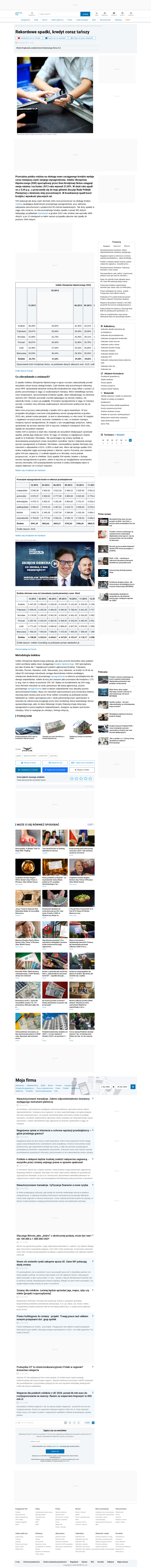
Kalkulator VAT (106, 359)
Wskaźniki (109, 395)
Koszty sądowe (106, 385)
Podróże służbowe (101, 1516)
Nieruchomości (105, 20)
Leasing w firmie (70, 1058)
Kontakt (101, 1534)
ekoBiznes (19, 1063)
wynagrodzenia (58, 648)
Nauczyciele (39, 1514)
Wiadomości (119, 1484)
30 (130, 442)
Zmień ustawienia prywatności (55, 1534)
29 (126, 442)
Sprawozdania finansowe (104, 1494)
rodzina (18, 204)
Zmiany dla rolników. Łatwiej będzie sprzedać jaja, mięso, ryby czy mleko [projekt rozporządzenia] (116, 288)
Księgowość (25, 20)
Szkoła (37, 1511)
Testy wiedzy (39, 1526)
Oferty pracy (120, 1524)
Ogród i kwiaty (120, 1494)
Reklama (110, 1534)
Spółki (43, 1058)
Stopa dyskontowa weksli (110, 423)
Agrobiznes (75, 1060)
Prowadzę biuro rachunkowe (105, 1487)
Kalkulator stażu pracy (83, 1519)
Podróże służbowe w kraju (110, 413)
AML (97, 1497)
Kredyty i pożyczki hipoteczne (65, 26)
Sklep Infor (58, 1497)
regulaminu (55, 1418)
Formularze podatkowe (123, 1519)
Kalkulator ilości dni (108, 368)
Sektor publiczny (57, 20)
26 (112, 442)
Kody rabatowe (120, 1514)
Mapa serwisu (122, 1534)
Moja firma (30, 26)
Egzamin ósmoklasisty (42, 1524)
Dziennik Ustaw (60, 1509)
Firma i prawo (104, 516)
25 (108, 442)
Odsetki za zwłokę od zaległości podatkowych (112, 402)
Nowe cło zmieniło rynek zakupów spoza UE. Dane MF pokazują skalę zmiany (115, 282)
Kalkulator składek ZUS (109, 356)
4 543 (87, 1395)
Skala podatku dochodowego (105, 1521)
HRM (37, 1497)
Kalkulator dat (106, 371)
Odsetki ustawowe (101, 1519)
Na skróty (119, 1506)
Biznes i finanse (81, 1484)
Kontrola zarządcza (108, 388)
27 (117, 442)
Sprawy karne (59, 1487)
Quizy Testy (105, 426)
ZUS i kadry (19, 1492)
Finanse (44, 26)
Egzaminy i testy (40, 1516)
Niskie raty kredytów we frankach (30, 442)
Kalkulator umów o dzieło (110, 347)
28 (121, 442)
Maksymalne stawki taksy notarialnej (114, 420)
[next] (93, 1395)
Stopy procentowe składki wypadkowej (115, 407)
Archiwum (119, 1511)
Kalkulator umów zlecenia (110, 343)
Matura (37, 1521)
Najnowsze (117, 248)
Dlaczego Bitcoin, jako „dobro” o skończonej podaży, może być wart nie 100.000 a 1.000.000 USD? (116, 277)
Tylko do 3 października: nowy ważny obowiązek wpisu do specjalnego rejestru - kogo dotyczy (115, 318)
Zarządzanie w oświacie (43, 1519)
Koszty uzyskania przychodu (111, 410)
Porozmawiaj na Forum (25, 621)
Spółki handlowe (107, 381)
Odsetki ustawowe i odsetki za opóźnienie (116, 398)
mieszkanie (43, 213)
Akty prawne (60, 1506)
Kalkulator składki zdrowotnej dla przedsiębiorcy (113, 332)
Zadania (18, 1514)
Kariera (84, 1534)
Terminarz (109, 436)
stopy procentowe (30, 728)
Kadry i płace (19, 1519)
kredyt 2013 (43, 728)
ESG (56, 1063)
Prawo (69, 20)
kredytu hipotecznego (64, 636)
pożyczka (53, 728)
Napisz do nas (57, 735)
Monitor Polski (60, 1511)
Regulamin (74, 1534)
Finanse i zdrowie (81, 1497)
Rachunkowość (20, 1487)
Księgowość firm (21, 1481)
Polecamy (102, 673)
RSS (92, 1534)
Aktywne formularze (114, 375)
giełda (18, 728)
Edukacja (118, 20)
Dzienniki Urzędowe (61, 1514)
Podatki (66, 1060)
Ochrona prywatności (31, 1534)
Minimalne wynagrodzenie (104, 1511)
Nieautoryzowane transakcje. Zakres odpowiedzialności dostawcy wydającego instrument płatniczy (115, 253)
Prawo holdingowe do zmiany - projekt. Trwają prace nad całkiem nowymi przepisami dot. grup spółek (114, 294)
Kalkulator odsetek (82, 1516)
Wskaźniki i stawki (102, 1506)
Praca (57, 1494)
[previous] (65, 1395)
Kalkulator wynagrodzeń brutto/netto (114, 340)
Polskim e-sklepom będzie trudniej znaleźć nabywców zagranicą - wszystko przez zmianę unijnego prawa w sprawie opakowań (115, 265)
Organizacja (19, 1509)
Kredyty (51, 26)
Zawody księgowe (21, 1494)
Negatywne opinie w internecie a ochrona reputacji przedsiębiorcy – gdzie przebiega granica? (115, 259)
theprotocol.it (120, 1521)
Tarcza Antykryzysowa (44, 1063)
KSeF (128, 20)
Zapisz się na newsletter (84, 735)
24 (103, 442)
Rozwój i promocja (21, 1516)
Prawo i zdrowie (60, 1499)
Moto (94, 20)
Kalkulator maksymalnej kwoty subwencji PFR (116, 363)
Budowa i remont (121, 1492)
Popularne (106, 248)
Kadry (36, 20)
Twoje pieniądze (82, 20)
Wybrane (127, 248)
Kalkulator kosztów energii (110, 350)
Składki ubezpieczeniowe (104, 1514)
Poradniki (29, 1063)
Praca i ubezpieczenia (45, 1060)
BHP (36, 1494)
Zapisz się (55, 1423)
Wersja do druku (30, 735)
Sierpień (120, 436)
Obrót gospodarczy (21, 1489)
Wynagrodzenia (40, 1487)
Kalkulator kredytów (108, 353)
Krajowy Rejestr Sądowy (110, 391)
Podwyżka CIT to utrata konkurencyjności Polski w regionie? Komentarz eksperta (115, 300)
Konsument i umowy (62, 1489)
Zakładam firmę (32, 1058)
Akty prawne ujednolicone (63, 1519)
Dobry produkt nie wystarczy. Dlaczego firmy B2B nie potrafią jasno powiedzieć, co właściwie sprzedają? (116, 312)
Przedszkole (39, 1509)
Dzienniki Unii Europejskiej (64, 1516)
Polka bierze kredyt (24, 343)
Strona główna (20, 26)
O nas (17, 1534)
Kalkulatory (109, 328)
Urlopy (37, 1492)
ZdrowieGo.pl (120, 1509)
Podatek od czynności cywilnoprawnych (115, 416)
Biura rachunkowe (102, 1481)
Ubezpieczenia (40, 1489)
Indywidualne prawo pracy (43, 1484)
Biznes (44, 20)
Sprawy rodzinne (60, 1484)
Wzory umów (120, 1516)
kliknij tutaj (66, 1433)
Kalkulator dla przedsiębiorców (112, 337)
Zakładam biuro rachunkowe (105, 1484)
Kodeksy (58, 1521)
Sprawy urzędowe (61, 1492)
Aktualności (20, 1058)
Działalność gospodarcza (110, 378)
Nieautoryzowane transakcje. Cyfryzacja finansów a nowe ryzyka (115, 271)
